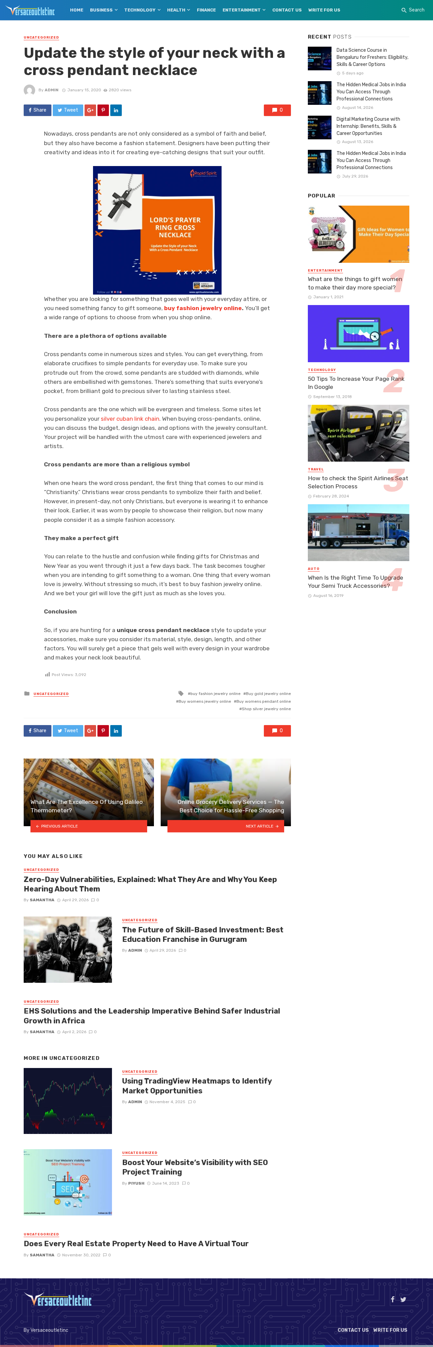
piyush (136, 1183)
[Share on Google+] (90, 110)
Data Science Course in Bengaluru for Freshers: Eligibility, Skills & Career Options (372, 57)
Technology (140, 10)
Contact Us (287, 10)
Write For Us (324, 10)
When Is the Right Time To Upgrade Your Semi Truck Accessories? (355, 581)
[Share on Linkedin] (116, 110)
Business (101, 10)
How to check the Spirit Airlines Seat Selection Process (358, 482)
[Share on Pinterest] (103, 110)
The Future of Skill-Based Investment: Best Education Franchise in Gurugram (202, 935)
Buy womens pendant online (263, 701)
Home (76, 10)
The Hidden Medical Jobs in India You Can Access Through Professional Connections (371, 92)
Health (176, 10)
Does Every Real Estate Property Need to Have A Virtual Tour (136, 1243)
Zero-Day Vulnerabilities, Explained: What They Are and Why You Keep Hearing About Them (150, 884)
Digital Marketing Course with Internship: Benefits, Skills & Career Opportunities (368, 126)
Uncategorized (41, 38)
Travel (316, 469)
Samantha (42, 900)
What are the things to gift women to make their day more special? (355, 283)
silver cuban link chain (130, 418)
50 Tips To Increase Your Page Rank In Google (356, 383)
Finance (206, 10)
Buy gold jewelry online (268, 693)
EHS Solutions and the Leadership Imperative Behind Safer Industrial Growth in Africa (152, 1016)
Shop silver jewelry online (266, 708)
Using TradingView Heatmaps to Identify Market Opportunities (197, 1086)
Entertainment (242, 10)
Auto (314, 569)
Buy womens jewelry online (205, 701)
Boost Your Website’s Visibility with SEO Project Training (195, 1167)
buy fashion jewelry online (203, 308)
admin (52, 90)
